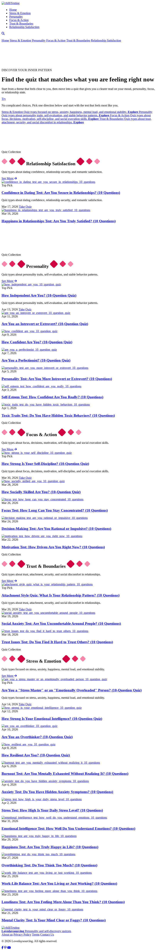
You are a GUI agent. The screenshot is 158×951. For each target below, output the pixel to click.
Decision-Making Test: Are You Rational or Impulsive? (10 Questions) (56, 529)
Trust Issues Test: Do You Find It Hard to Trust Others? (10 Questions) (57, 642)
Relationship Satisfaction (24, 27)
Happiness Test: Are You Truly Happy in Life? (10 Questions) (50, 847)
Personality (16, 16)
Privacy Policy (22, 934)
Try (4, 98)
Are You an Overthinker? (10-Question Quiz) (37, 737)
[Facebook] (2, 947)
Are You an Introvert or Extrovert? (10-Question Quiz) (45, 324)
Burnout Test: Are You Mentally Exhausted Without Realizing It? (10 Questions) (65, 774)
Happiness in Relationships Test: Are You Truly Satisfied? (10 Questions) (59, 221)
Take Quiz (25, 206)
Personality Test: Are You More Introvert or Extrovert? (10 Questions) (57, 379)
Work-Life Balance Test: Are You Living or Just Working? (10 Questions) (59, 883)
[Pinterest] (5, 947)
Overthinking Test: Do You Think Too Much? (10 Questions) (49, 865)
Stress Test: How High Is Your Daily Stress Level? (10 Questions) (52, 810)
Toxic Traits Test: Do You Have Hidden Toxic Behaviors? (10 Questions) (58, 415)
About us (7, 934)
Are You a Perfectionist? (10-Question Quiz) (36, 360)
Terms (36, 934)
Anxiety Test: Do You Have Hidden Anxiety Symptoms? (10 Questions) (57, 792)
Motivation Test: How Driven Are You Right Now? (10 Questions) (53, 547)
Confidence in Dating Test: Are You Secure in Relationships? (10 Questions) (61, 193)
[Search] (3, 33)
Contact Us (47, 934)
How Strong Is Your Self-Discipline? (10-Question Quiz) (45, 464)
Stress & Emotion (20, 13)
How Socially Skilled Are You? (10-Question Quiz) (41, 492)
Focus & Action (19, 20)
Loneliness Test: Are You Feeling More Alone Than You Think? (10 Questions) (63, 902)
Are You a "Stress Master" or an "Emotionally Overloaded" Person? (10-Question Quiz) (72, 690)
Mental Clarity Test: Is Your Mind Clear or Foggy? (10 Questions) (54, 920)
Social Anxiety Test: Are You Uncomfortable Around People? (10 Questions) (61, 624)
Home (13, 9)
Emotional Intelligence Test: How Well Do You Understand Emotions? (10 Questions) (68, 829)
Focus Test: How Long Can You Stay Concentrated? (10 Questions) (55, 510)
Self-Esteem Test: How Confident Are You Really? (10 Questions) (52, 397)
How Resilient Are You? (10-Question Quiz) (36, 755)
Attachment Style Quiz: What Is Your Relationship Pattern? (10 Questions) (60, 595)
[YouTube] (9, 947)
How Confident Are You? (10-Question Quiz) (37, 342)
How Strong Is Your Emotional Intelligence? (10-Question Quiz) (52, 719)
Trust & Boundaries (21, 23)
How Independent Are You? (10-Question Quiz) (39, 295)
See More (8, 178)
